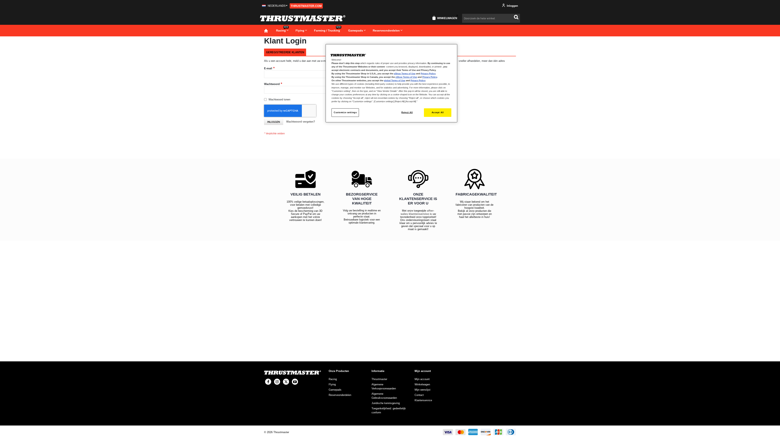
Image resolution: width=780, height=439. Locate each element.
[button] (275, 6)
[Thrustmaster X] (286, 382)
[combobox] (491, 18)
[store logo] (302, 18)
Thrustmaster (379, 379)
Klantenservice (423, 400)
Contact (419, 395)
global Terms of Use (394, 80)
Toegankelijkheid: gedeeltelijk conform (389, 410)
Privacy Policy (428, 73)
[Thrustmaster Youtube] (295, 382)
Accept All (438, 112)
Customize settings (345, 112)
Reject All (407, 112)
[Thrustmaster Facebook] (268, 382)
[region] (391, 83)
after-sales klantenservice (417, 212)
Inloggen (512, 5)
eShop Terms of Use (404, 73)
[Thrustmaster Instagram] (277, 382)
